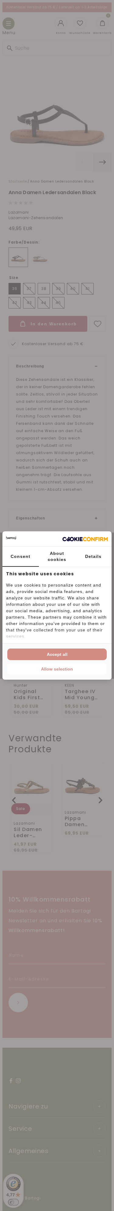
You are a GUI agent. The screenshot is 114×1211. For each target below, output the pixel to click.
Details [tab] (93, 556)
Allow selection (57, 669)
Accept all (57, 654)
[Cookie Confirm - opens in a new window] (85, 539)
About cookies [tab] (57, 556)
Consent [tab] (20, 556)
